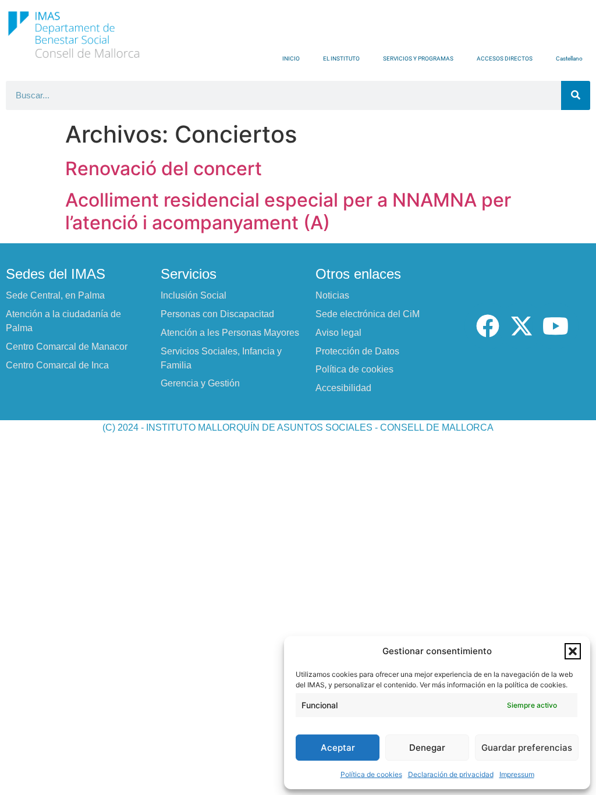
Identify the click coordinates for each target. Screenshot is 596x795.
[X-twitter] (521, 326)
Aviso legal (338, 333)
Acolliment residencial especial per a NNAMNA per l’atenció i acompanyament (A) (288, 211)
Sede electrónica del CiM (367, 314)
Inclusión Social (193, 295)
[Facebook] (487, 326)
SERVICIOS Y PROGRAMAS (418, 58)
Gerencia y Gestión (200, 383)
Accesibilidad (343, 388)
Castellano (569, 58)
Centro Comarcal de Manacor (66, 347)
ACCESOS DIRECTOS (505, 58)
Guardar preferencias (526, 747)
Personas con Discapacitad (217, 314)
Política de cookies (371, 774)
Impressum (516, 774)
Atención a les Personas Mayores (230, 333)
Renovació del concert (163, 168)
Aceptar (338, 747)
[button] (573, 651)
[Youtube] (555, 326)
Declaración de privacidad (451, 774)
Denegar (427, 747)
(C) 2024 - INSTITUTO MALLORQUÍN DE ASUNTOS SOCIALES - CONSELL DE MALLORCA (298, 427)
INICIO (291, 58)
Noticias (332, 295)
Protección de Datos (357, 351)
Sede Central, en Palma (55, 295)
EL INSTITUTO (341, 58)
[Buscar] (575, 95)
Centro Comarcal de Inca (57, 365)
